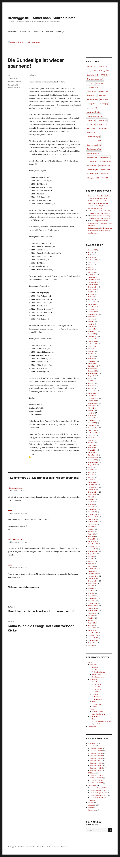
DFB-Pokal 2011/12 (96, 780)
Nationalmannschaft (95, 116)
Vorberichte (92, 169)
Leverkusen (102, 104)
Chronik (94, 682)
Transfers (105, 157)
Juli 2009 (91, 497)
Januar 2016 (92, 304)
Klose (104, 99)
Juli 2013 (91, 378)
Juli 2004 (91, 645)
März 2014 (91, 359)
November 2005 (93, 606)
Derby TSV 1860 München (102, 721)
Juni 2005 (91, 618)
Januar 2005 (92, 630)
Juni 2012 (91, 410)
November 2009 (93, 487)
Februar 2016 (92, 302)
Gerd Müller (97, 704)
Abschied (91, 67)
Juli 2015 (91, 319)
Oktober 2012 (92, 401)
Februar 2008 (92, 539)
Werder (105, 174)
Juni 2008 (91, 529)
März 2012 (91, 418)
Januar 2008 (92, 541)
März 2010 (91, 477)
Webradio (91, 807)
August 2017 (92, 262)
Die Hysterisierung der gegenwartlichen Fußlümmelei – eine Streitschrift (100, 223)
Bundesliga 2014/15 (96, 770)
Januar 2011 (92, 452)
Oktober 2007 (92, 549)
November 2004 (93, 635)
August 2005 (92, 613)
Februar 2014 (92, 361)
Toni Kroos (92, 157)
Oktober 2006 (92, 578)
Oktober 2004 (92, 638)
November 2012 (93, 398)
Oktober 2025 (92, 250)
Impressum (12, 31)
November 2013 (93, 368)
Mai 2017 (91, 267)
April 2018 (91, 257)
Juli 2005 (91, 615)
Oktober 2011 (92, 430)
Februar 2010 (92, 480)
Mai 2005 (91, 620)
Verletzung (104, 165)
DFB (90, 83)
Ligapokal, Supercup (98, 714)
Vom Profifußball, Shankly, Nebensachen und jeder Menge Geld (99, 205)
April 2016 (91, 297)
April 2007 (91, 564)
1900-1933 (97, 684)
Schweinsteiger (94, 141)
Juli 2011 (91, 438)
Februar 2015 (92, 331)
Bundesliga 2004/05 (96, 748)
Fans (99, 83)
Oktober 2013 (92, 371)
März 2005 (91, 625)
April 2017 (91, 270)
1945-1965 (97, 689)
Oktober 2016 (92, 284)
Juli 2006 (91, 586)
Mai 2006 (91, 591)
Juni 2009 (91, 499)
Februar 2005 (92, 628)
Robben (102, 128)
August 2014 (92, 346)
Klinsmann (92, 99)
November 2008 (93, 517)
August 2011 (92, 435)
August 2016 (92, 289)
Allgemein (91, 743)
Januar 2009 (92, 512)
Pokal (91, 124)
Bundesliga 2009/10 (96, 760)
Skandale (95, 667)
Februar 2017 (92, 275)
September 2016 (93, 287)
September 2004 (93, 640)
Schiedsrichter (93, 137)
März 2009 (91, 507)
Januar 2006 (92, 601)
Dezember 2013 (93, 366)
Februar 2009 (92, 509)
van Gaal (92, 165)
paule (9, 75)
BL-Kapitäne (98, 699)
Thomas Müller (94, 153)
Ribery (91, 128)
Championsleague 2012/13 (98, 795)
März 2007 (91, 566)
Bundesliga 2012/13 (96, 768)
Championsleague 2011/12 (98, 793)
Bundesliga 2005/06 (14, 81)
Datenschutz (25, 31)
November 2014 (93, 339)
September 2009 (93, 492)
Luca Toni (92, 108)
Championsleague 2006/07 (98, 788)
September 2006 (93, 581)
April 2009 (91, 504)
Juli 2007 (91, 556)
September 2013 (93, 373)
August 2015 (92, 317)
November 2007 (93, 546)
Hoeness (92, 95)
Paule (91, 120)
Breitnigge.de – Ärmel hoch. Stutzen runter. (42, 17)
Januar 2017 (92, 277)
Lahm (91, 104)
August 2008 (92, 524)
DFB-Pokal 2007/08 (96, 778)
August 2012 (92, 405)
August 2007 (92, 554)
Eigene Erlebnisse (97, 724)
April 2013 (91, 386)
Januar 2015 (92, 334)
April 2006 (91, 593)
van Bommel (105, 161)
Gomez (103, 91)
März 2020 (91, 252)
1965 (95, 669)
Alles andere (94, 716)
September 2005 (93, 610)
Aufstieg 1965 (96, 674)
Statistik (37, 31)
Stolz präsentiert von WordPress (57, 847)
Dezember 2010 (93, 455)
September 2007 (93, 551)
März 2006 (91, 596)
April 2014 (91, 356)
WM (105, 178)
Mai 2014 (91, 354)
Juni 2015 (91, 321)
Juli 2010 (91, 467)
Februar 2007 (92, 568)
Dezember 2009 (93, 484)
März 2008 (91, 536)
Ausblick (103, 67)
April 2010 (91, 475)
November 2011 (93, 428)
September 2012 (93, 403)
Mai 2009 (91, 502)
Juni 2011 (91, 440)
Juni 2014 (91, 351)
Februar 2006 (92, 598)
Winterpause (93, 178)
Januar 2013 (92, 393)
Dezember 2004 (93, 633)
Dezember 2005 (93, 603)
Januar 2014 (92, 363)
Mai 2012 (91, 413)
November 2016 (93, 282)
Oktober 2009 (92, 489)
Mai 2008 (91, 531)
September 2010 (93, 462)
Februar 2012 (92, 420)
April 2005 (91, 623)
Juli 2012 (91, 408)
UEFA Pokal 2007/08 (96, 798)
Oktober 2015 (92, 312)
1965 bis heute (98, 692)
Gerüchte (92, 91)
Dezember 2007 (93, 544)
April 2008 (91, 534)
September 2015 (93, 314)
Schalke (91, 132)
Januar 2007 (92, 571)
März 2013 (91, 388)
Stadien (94, 706)
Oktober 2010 (92, 460)
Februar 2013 (92, 391)
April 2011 (91, 445)
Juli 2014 (91, 349)
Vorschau (105, 169)
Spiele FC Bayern (97, 711)
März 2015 (91, 329)
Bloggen (91, 71)
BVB (104, 75)
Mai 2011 (91, 442)
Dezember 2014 (93, 336)
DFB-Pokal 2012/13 (96, 783)
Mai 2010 (91, 472)
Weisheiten (92, 174)
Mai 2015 (91, 324)
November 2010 (93, 457)
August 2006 (92, 583)
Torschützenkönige (98, 677)
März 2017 (91, 272)
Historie (49, 31)
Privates (102, 124)
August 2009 (92, 494)
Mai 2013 (91, 383)
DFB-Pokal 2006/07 (96, 775)
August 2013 (92, 376)
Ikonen (94, 702)
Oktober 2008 (92, 519)
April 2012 (91, 415)
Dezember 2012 (93, 396)
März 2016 (91, 299)
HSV (102, 95)
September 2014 (93, 344)
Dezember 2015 (93, 307)
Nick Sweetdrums (15, 487)
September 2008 (93, 522)
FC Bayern (93, 87)
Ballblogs (60, 31)
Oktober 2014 (92, 341)
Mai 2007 (91, 561)
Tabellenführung (94, 149)
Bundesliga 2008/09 (96, 758)
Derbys (94, 719)
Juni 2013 (91, 381)
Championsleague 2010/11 (98, 790)
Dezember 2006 (93, 573)
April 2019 (91, 255)
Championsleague (95, 79)
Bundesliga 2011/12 (96, 765)
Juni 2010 (91, 470)
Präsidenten (97, 697)
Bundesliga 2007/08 (96, 756)
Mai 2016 (91, 294)
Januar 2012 (92, 423)
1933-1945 (97, 687)
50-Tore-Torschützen (98, 672)
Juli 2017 (91, 265)
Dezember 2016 (93, 279)
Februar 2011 (92, 450)
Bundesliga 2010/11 (96, 763)
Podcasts (91, 802)
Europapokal (92, 785)
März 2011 (91, 447)
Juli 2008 (91, 526)
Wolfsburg (16, 87)
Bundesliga (11, 85)
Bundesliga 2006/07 (96, 753)
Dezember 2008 (93, 514)
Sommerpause (94, 145)
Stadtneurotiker (93, 228)
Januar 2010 (92, 482)
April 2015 (91, 326)
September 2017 (93, 260)
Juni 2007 (91, 559)
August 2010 (92, 465)
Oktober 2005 (92, 608)
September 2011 (93, 433)
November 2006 (93, 576)
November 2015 (93, 309)
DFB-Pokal (91, 773)
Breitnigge (104, 71)
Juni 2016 (91, 292)
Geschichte (95, 694)
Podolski (102, 120)
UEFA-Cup (92, 161)
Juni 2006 (91, 588)
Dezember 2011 (93, 425)
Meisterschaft (93, 112)
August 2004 (92, 643)
